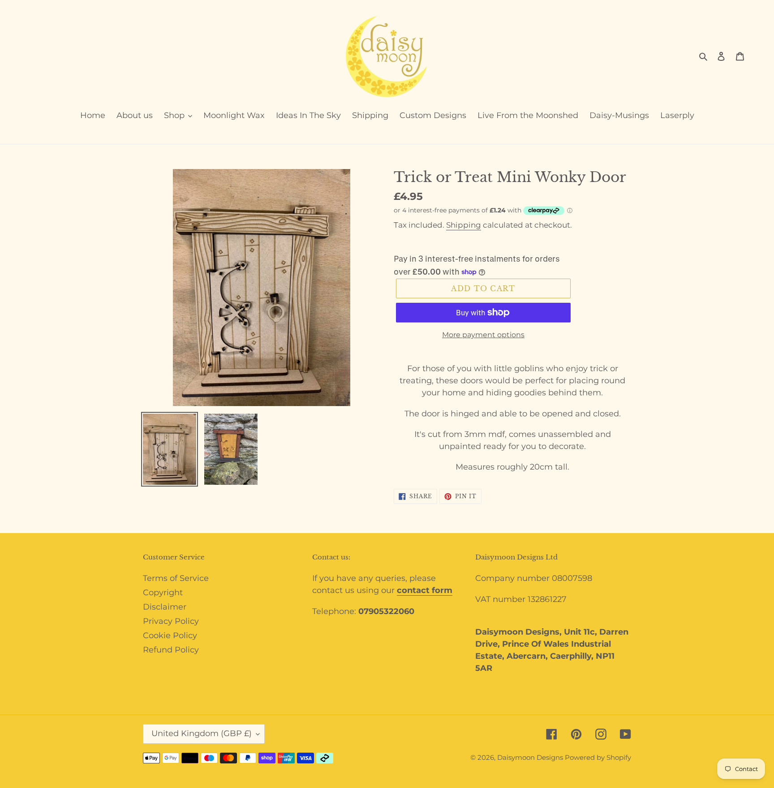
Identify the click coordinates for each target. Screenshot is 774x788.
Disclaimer (164, 607)
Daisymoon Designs (531, 757)
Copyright (163, 592)
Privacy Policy (171, 621)
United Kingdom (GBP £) (201, 733)
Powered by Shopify (598, 757)
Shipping (463, 224)
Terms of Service (176, 578)
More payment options (483, 334)
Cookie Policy (170, 635)
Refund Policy (171, 650)
